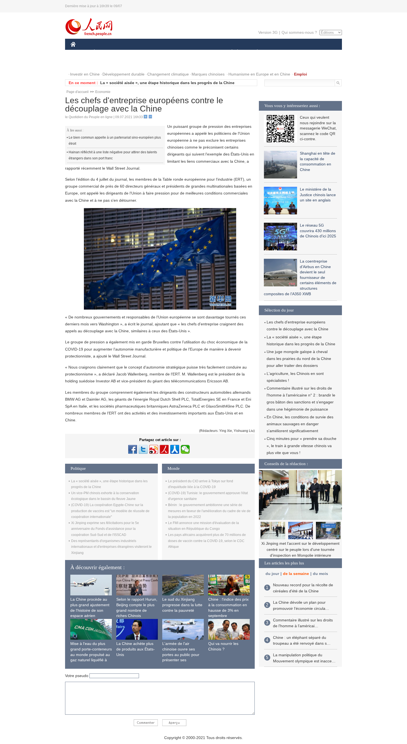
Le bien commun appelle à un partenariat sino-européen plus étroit (115, 141)
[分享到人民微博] (164, 449)
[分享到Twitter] (143, 449)
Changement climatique (168, 74)
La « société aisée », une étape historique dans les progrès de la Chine (167, 83)
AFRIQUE (154, 52)
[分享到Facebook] (132, 449)
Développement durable (123, 74)
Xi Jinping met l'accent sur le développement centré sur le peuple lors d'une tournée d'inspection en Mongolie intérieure (300, 549)
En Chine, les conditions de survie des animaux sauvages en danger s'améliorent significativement (300, 424)
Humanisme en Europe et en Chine (259, 74)
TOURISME (300, 52)
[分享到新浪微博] (153, 449)
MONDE (130, 52)
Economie (102, 92)
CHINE (80, 52)
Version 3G (268, 32)
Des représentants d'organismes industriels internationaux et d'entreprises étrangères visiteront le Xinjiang (111, 547)
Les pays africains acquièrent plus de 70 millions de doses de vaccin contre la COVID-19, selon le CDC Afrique (207, 541)
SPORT (277, 52)
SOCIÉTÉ (229, 52)
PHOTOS (106, 63)
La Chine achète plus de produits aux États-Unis (135, 649)
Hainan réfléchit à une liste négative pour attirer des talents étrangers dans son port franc (113, 155)
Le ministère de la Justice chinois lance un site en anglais (318, 194)
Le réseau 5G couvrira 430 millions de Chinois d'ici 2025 (318, 230)
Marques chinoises (208, 74)
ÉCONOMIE (105, 52)
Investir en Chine (85, 74)
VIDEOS (129, 63)
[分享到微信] (185, 449)
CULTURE (204, 52)
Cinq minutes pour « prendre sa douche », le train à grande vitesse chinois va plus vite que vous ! (301, 445)
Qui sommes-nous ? (299, 32)
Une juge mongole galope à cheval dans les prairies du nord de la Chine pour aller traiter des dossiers (299, 358)
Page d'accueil (77, 92)
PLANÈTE (254, 52)
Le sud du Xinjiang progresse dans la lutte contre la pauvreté (182, 604)
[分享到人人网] (174, 449)
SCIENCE (178, 52)
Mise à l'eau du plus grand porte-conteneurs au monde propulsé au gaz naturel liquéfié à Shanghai (91, 654)
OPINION (82, 63)
